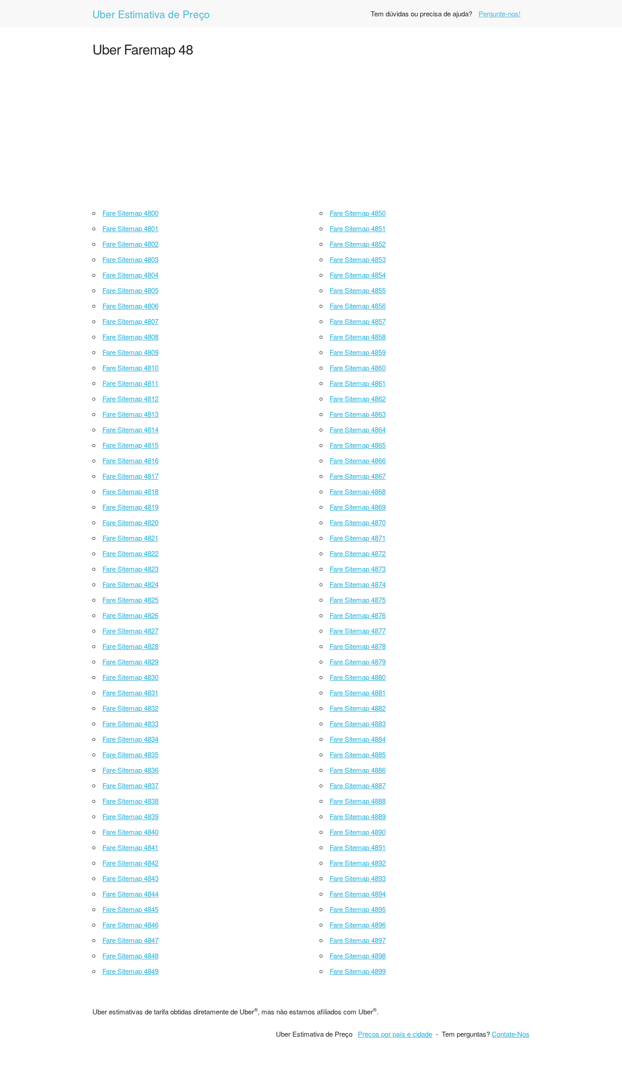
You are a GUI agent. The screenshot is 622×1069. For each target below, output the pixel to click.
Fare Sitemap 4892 (358, 862)
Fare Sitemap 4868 (358, 491)
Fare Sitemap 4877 (358, 630)
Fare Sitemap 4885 (358, 754)
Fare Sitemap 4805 (130, 290)
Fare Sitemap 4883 (358, 723)
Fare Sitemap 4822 (130, 553)
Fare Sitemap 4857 (358, 321)
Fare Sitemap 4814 (130, 429)
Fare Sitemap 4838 (130, 801)
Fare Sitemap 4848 (130, 955)
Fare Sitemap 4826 (130, 615)
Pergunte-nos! (499, 13)
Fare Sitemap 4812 (130, 398)
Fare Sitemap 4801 (130, 228)
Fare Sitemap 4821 (130, 537)
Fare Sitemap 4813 (130, 414)
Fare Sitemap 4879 (358, 661)
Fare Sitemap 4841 (130, 847)
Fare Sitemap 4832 (130, 708)
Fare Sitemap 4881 (358, 692)
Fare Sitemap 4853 (358, 259)
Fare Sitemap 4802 (130, 243)
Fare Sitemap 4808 (130, 336)
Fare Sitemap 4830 (130, 677)
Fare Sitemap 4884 (358, 739)
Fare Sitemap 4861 (358, 383)
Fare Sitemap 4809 (130, 352)
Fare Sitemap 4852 (358, 243)
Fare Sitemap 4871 (358, 537)
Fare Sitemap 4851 (358, 228)
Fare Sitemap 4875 (358, 599)
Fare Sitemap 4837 (130, 785)
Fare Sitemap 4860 (358, 367)
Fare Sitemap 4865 (358, 445)
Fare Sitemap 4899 (358, 971)
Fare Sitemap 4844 (130, 893)
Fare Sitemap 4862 (358, 398)
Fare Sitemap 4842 (130, 862)
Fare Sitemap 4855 (358, 290)
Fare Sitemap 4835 (130, 754)
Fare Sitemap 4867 (358, 476)
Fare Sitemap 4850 (358, 213)
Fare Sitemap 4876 (358, 615)
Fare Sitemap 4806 (130, 305)
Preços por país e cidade (395, 1034)
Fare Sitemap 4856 (358, 305)
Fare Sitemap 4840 (130, 831)
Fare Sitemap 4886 (358, 770)
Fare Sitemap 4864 (358, 429)
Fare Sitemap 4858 (358, 336)
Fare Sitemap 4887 (358, 785)
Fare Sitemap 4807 (130, 321)
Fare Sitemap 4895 (358, 909)
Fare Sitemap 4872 (358, 553)
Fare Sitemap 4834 (130, 739)
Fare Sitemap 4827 (130, 630)
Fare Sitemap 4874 (358, 584)
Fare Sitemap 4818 (130, 491)
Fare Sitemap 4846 (130, 924)
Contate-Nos (511, 1034)
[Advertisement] (311, 130)
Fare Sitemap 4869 (358, 507)
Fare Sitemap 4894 (358, 893)
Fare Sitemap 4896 (358, 924)
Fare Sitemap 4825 (130, 599)
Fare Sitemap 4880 (358, 677)
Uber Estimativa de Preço (151, 13)
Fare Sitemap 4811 (130, 383)
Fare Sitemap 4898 (358, 955)
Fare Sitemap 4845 (130, 909)
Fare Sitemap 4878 (358, 646)
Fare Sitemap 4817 (130, 476)
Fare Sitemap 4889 (358, 816)
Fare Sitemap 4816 (130, 460)
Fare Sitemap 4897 (358, 940)
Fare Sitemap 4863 (358, 414)
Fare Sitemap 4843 (130, 878)
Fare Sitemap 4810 (130, 367)
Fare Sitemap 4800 (130, 213)
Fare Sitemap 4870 (358, 522)
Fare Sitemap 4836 (130, 770)
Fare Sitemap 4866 (358, 460)
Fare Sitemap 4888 (358, 801)
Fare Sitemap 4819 (130, 507)
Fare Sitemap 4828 (130, 646)
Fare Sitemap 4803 (130, 259)
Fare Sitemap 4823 (130, 568)
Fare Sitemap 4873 (358, 568)
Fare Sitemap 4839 (130, 816)
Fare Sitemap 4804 (130, 274)
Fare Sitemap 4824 (130, 584)
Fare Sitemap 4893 (358, 878)
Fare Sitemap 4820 (130, 522)
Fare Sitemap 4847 (130, 940)
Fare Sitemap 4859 (358, 352)
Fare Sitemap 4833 (130, 723)
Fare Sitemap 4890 (358, 831)
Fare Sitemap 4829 (130, 661)
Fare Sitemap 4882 (358, 708)
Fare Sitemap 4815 (130, 445)
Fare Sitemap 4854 (358, 274)
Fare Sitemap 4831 (130, 692)
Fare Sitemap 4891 (358, 847)
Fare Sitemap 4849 (130, 971)
